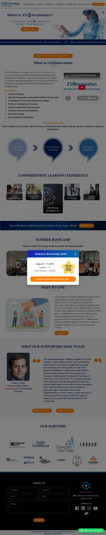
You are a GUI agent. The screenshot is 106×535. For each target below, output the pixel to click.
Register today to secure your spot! (53, 279)
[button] (91, 530)
